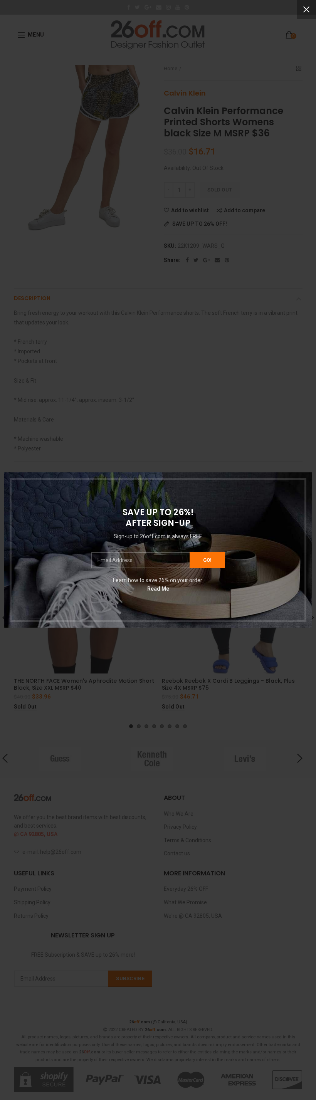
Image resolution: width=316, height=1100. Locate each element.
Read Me (158, 589)
